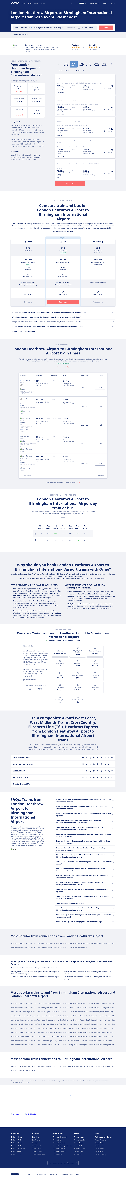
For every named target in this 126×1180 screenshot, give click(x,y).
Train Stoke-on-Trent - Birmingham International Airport (56, 1037)
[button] (59, 28)
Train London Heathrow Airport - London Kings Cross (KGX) (31, 1020)
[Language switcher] (83, 3)
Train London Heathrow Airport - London (103, 1020)
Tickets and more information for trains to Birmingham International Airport (88, 978)
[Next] (111, 64)
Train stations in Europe (103, 1137)
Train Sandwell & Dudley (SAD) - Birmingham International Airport (86, 1008)
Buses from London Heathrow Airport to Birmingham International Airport (87, 973)
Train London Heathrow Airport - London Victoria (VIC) (29, 1008)
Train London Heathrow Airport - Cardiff (24, 1003)
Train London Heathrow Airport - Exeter (24, 943)
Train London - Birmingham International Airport (80, 1024)
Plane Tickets (58, 1133)
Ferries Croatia (79, 1140)
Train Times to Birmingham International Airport (61, 1081)
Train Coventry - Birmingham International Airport (106, 1008)
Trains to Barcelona (18, 1149)
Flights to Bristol (59, 1149)
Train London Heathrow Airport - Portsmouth (52, 1032)
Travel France (100, 1149)
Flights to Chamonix (60, 1137)
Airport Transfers (101, 1140)
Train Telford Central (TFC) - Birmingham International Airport (84, 1028)
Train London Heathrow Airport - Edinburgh (78, 1020)
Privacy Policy (53, 1174)
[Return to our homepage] (16, 3)
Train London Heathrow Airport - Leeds (24, 1028)
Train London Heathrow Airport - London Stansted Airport (83, 1032)
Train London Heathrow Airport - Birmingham (53, 1045)
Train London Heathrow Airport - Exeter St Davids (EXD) (56, 948)
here (78, 483)
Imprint (31, 1174)
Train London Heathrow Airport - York (24, 1045)
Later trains (100, 476)
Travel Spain (99, 1146)
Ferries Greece (79, 1137)
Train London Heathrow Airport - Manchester (79, 948)
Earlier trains (26, 476)
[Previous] (34, 527)
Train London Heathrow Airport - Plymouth (25, 948)
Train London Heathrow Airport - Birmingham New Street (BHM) (85, 1037)
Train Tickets (15, 1133)
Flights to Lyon (58, 1140)
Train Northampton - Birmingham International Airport (30, 1037)
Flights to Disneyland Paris (62, 1146)
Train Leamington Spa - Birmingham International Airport (83, 1045)
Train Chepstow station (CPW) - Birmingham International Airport (85, 1041)
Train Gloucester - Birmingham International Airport (29, 1012)
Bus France (36, 1140)
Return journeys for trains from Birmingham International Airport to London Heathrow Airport (35, 973)
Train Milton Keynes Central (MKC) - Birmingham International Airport (61, 1012)
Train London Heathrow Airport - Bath (50, 943)
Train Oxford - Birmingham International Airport (80, 1066)
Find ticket (19, 91)
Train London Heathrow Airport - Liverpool (78, 1012)
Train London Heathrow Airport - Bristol (24, 1032)
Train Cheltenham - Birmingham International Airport (55, 1024)
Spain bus (35, 1137)
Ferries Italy (78, 1146)
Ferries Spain (78, 1143)
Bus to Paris (36, 1149)
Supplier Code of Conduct (70, 1174)
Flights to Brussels (59, 1143)
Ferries (43, 3)
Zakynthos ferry (80, 1149)
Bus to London (37, 1146)
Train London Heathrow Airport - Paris (102, 943)
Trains (24, 3)
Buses (30, 3)
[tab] (63, 70)
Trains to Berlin (16, 1146)
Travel (97, 1133)
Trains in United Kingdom (33, 1081)
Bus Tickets (36, 1133)
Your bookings (94, 3)
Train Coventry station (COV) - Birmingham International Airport (59, 1028)
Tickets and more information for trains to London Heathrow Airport (35, 977)
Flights (36, 3)
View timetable (18, 115)
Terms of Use (41, 1174)
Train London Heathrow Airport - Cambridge (78, 943)
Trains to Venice (17, 1143)
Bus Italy (35, 1143)
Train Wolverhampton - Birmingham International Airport (31, 1016)
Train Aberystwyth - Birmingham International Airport (29, 1024)
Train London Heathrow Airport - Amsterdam (78, 1016)
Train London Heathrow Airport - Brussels (51, 1016)
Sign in (113, 3)
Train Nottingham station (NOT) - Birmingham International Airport (60, 1008)
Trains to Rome (16, 1137)
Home (13, 1081)
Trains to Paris (16, 1140)
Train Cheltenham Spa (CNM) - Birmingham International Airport (59, 1041)
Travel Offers (99, 1143)
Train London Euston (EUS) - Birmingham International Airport (58, 1066)
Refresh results (61, 367)
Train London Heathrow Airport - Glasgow (51, 1020)
